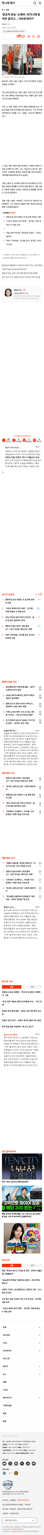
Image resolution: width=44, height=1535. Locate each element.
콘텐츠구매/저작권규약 (24, 1509)
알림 (4, 1421)
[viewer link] (38, 71)
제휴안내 (13, 1509)
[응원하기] (24, 290)
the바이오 (7, 1351)
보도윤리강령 (14, 1513)
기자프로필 (7, 1405)
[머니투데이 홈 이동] (10, 1436)
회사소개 (5, 1500)
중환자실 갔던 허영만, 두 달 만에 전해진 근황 (23, 217)
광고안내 (5, 1509)
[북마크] (38, 36)
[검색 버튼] (34, 3)
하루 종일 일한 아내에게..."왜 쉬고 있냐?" (18, 1026)
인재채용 (13, 1500)
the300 (6, 1335)
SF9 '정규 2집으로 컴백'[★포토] (15, 1182)
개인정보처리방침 (23, 1500)
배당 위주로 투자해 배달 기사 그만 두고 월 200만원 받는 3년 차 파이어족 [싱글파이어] (21, 1215)
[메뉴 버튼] (39, 3)
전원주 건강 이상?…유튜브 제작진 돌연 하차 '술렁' (21, 1020)
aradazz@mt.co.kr (21, 293)
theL (5, 1343)
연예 (7, 10)
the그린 (6, 1358)
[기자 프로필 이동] (8, 293)
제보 (4, 1413)
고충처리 (5, 1513)
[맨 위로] (39, 1525)
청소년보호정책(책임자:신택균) (12, 1505)
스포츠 (5, 1390)
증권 (4, 1327)
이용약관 (27, 1505)
